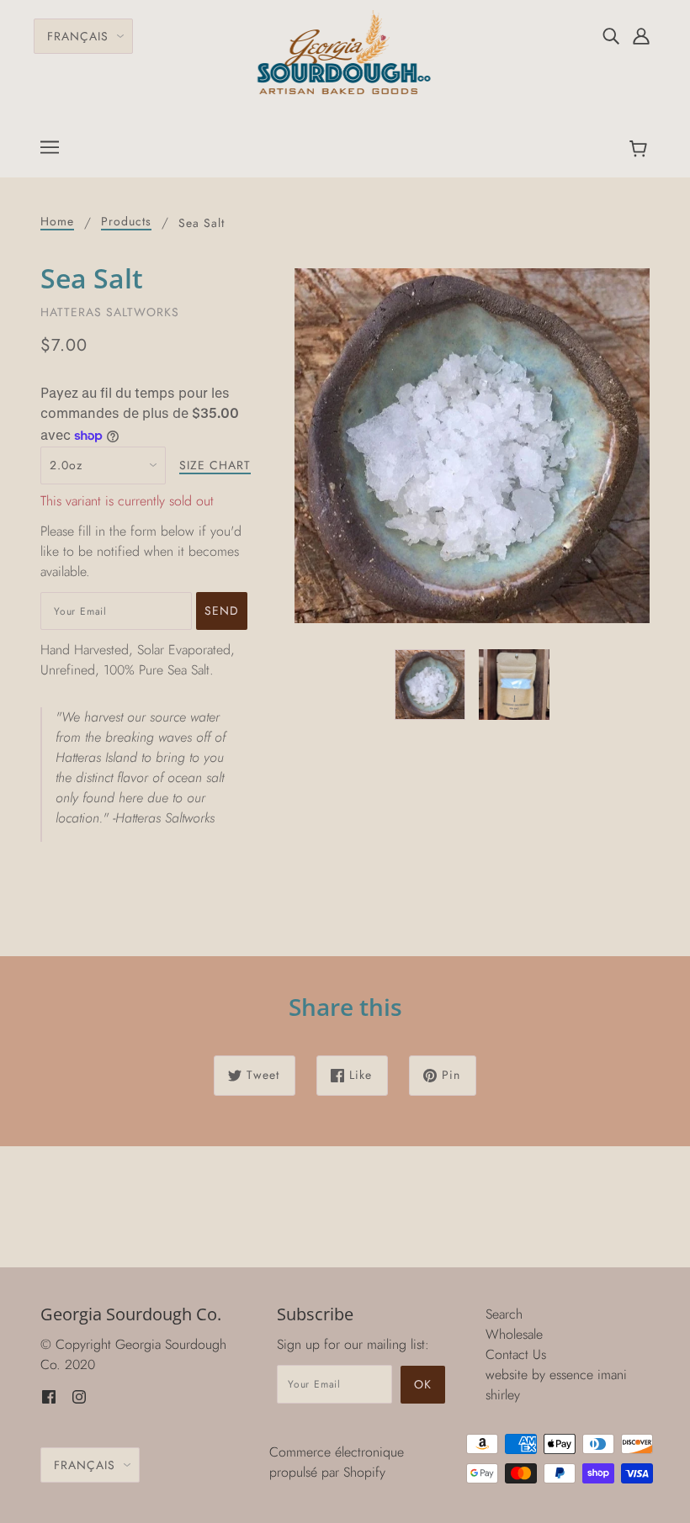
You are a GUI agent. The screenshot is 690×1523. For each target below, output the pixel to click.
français (78, 36)
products (126, 222)
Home (57, 222)
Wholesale (514, 1334)
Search (504, 1314)
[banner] (345, 51)
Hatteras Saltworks (109, 312)
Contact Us (516, 1354)
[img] (611, 35)
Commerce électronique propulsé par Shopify (336, 1462)
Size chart (215, 466)
